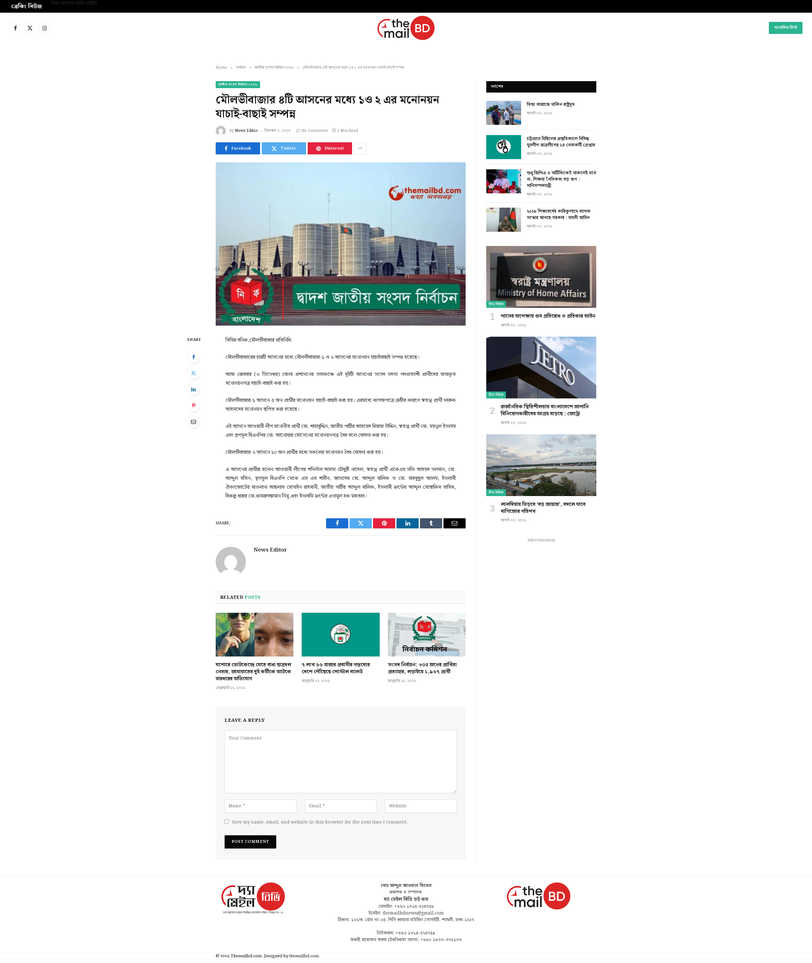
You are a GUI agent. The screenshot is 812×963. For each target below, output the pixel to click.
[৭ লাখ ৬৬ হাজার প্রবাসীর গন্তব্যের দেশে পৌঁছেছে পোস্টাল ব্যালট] (340, 634)
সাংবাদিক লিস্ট (785, 28)
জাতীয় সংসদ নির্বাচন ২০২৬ (238, 84)
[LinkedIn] (193, 389)
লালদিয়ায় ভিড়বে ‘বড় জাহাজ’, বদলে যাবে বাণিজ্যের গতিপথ (543, 508)
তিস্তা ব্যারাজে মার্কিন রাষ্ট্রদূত (551, 104)
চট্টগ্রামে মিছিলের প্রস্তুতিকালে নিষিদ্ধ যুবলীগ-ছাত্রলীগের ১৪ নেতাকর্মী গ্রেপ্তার (113, 3)
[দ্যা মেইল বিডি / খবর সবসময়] (406, 28)
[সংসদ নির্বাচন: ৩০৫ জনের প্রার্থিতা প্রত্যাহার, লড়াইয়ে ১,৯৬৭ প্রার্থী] (427, 634)
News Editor (246, 131)
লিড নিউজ (496, 304)
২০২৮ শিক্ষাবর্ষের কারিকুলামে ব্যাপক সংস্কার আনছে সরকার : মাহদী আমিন (559, 214)
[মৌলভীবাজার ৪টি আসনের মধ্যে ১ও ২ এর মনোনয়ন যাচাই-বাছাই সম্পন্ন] (341, 244)
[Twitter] (193, 373)
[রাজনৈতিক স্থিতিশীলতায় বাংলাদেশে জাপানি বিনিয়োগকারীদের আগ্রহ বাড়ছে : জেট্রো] (541, 367)
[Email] (193, 421)
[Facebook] (193, 357)
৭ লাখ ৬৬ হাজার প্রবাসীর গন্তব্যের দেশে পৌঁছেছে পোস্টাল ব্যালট (336, 668)
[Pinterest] (193, 405)
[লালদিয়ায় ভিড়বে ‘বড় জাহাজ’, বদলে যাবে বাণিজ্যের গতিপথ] (541, 465)
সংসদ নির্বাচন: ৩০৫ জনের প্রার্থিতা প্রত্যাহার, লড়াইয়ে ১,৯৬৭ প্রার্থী (422, 668)
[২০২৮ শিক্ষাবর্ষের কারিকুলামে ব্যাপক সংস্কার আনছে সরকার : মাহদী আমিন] (503, 220)
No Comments (315, 131)
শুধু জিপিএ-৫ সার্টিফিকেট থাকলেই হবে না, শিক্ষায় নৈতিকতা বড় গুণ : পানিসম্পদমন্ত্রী (561, 179)
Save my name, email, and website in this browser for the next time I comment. (320, 822)
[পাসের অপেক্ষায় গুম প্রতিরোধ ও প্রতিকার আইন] (541, 277)
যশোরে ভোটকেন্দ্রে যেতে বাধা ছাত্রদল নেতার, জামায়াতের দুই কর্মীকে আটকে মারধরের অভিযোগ (253, 672)
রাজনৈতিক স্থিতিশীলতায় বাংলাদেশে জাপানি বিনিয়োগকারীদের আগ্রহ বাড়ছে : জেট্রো (545, 410)
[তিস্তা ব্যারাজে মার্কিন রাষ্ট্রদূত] (503, 113)
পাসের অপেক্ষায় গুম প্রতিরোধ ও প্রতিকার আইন (548, 316)
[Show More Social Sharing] (360, 148)
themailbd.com (304, 956)
